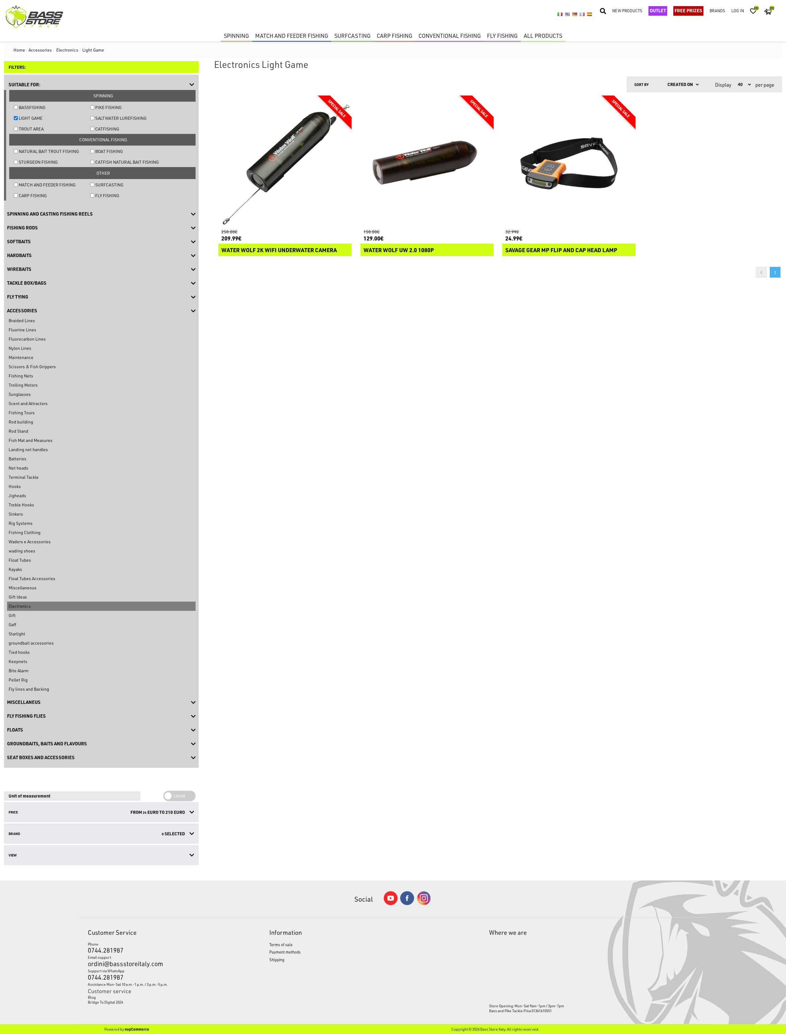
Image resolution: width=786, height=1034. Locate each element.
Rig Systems (21, 523)
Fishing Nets (21, 376)
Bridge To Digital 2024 (105, 1002)
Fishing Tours (22, 413)
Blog (92, 997)
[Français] (582, 14)
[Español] (589, 14)
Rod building (21, 422)
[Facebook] (407, 903)
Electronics (20, 606)
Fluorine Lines (22, 330)
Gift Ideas (18, 597)
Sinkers (16, 514)
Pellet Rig (18, 680)
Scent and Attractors (28, 403)
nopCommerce (137, 1029)
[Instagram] (424, 904)
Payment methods (285, 951)
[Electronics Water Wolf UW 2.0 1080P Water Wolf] (427, 162)
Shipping (276, 959)
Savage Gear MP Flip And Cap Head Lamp (561, 250)
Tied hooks (19, 652)
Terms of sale (281, 944)
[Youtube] (390, 904)
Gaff (12, 624)
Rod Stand (18, 431)
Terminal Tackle (24, 477)
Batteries (17, 459)
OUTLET (658, 10)
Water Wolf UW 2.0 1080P (399, 250)
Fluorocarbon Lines (27, 339)
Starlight (17, 634)
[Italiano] (560, 14)
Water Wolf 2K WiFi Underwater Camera (279, 250)
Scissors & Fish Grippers (32, 366)
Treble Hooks (21, 505)
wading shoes (22, 551)
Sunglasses (20, 394)
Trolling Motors (23, 385)
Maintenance (21, 357)
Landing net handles (28, 449)
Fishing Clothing (25, 532)
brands (717, 10)
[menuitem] (155, 997)
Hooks (15, 486)
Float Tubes (20, 560)
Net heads (18, 468)
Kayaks (15, 569)
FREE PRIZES (688, 10)
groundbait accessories (31, 643)
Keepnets (18, 661)
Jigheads (17, 495)
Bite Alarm (19, 670)
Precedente (761, 272)
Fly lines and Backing (29, 689)
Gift (12, 615)
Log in (737, 10)
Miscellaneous (23, 588)
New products (627, 10)
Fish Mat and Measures (31, 440)
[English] (567, 14)
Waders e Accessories (30, 541)
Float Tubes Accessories (32, 578)
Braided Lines (22, 320)
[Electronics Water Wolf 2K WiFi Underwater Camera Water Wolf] (285, 162)
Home (19, 50)
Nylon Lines (20, 348)
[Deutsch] (574, 14)
